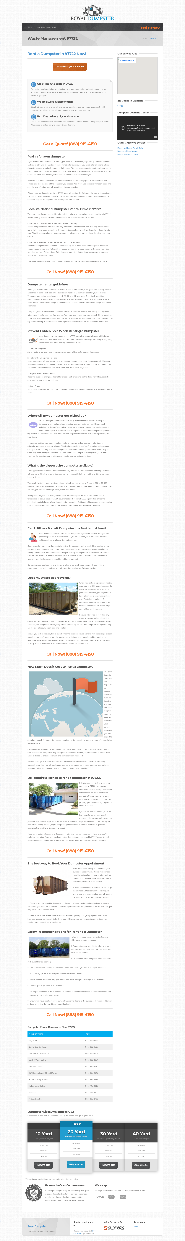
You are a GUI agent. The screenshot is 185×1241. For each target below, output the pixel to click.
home (145, 38)
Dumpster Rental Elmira (127, 154)
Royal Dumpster (37, 1226)
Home (29, 27)
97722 (120, 106)
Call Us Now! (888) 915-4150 (70, 66)
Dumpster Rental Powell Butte (130, 148)
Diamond (153, 38)
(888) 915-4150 (149, 27)
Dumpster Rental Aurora (127, 151)
